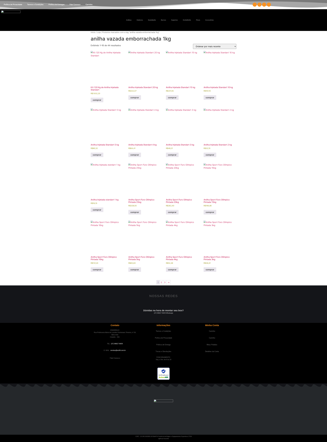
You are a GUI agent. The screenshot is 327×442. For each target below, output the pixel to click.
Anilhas (129, 20)
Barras (163, 20)
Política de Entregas (57, 4)
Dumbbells (152, 20)
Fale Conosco (75, 4)
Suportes (174, 20)
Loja (99, 32)
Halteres (140, 20)
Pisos (198, 20)
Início (93, 32)
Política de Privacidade (13, 4)
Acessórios (209, 20)
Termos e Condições (35, 4)
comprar (97, 100)
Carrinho (89, 4)
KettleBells (187, 20)
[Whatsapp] (269, 5)
